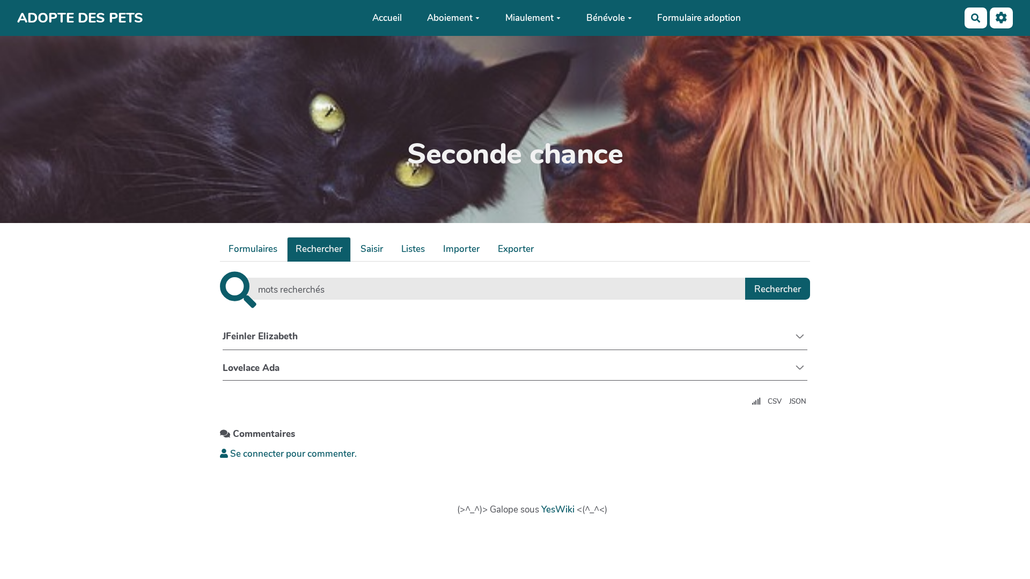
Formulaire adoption (699, 18)
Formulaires (253, 249)
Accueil (387, 18)
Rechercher (319, 249)
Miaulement (529, 18)
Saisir (371, 249)
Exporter (516, 249)
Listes (413, 249)
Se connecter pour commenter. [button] (292, 454)
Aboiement (450, 18)
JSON (797, 401)
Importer (461, 249)
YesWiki (558, 509)
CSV (775, 401)
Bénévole (605, 18)
